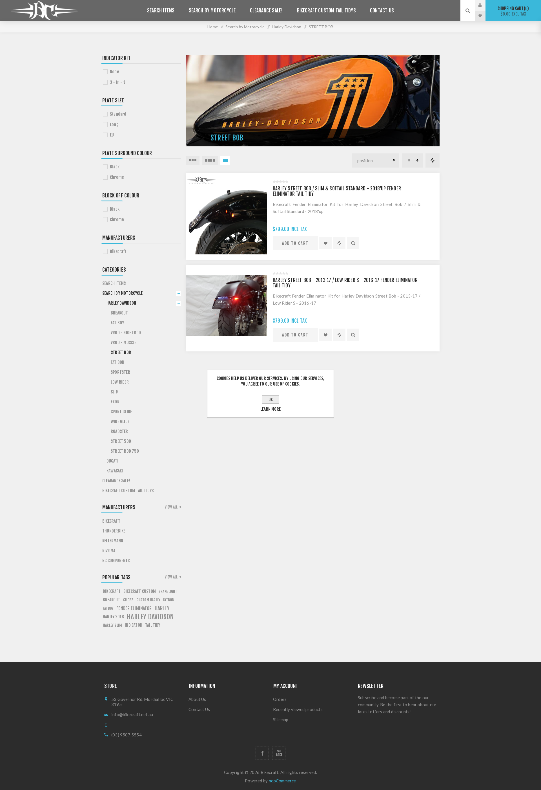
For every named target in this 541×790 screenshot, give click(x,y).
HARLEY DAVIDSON (150, 617)
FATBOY (108, 608)
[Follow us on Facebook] (262, 753)
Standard (118, 114)
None (114, 71)
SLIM (115, 392)
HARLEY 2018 (113, 616)
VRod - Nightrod (126, 332)
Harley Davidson (121, 303)
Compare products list (432, 160)
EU (112, 135)
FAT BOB (117, 362)
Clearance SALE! (266, 11)
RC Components (116, 560)
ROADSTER (119, 431)
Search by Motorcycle (212, 11)
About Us (197, 699)
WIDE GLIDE (120, 421)
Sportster (120, 372)
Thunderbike (113, 531)
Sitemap (280, 719)
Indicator (133, 625)
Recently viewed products (298, 709)
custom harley (148, 600)
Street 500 (121, 441)
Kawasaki (115, 471)
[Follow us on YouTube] (278, 753)
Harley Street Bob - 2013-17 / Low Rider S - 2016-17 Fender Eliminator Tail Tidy (345, 283)
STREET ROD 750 (125, 451)
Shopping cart (512, 11)
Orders (280, 699)
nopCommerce (282, 780)
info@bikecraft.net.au (132, 714)
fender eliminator (134, 608)
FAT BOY (117, 322)
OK (271, 399)
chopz (128, 599)
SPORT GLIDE (121, 411)
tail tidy (152, 625)
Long (114, 124)
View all (171, 507)
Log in (484, 5)
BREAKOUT (119, 313)
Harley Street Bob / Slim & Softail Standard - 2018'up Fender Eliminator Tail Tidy (337, 191)
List (225, 160)
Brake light (168, 591)
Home (212, 26)
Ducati (112, 461)
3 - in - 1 (117, 82)
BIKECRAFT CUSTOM (139, 591)
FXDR (115, 401)
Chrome (117, 177)
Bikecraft (118, 251)
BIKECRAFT (112, 591)
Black (114, 167)
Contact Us (382, 11)
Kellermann (112, 540)
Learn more (270, 409)
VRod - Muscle (123, 342)
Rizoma (108, 550)
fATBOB (168, 599)
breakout (111, 599)
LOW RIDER (120, 382)
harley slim (112, 625)
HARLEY (162, 608)
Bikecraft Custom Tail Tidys (326, 11)
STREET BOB (121, 352)
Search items (160, 11)
